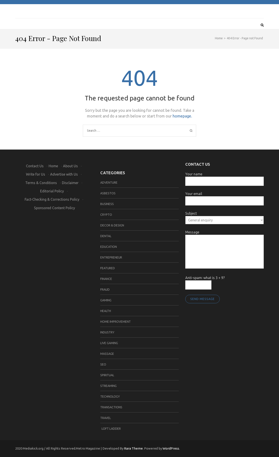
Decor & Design (112, 225)
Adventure (108, 182)
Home (53, 166)
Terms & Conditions (41, 183)
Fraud (105, 289)
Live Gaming (109, 343)
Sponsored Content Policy (54, 208)
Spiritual (107, 375)
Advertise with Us (64, 174)
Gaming (105, 300)
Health (105, 311)
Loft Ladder (110, 428)
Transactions (111, 407)
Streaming (108, 386)
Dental (105, 236)
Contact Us (35, 166)
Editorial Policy (52, 191)
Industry (107, 332)
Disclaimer (70, 183)
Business (107, 204)
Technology (110, 396)
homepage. (182, 116)
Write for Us (35, 174)
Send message (202, 299)
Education (108, 246)
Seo (103, 364)
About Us (70, 166)
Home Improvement (115, 321)
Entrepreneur (111, 257)
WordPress (171, 448)
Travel (105, 418)
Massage (107, 353)
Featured (107, 268)
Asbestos (108, 193)
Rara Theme (133, 448)
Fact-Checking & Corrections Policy (52, 199)
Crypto (106, 214)
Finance (106, 279)
